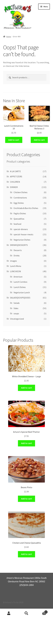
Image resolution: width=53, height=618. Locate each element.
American (18, 276)
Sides (16, 308)
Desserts (18, 250)
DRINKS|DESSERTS (19, 245)
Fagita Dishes (20, 213)
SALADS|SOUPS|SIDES (20, 297)
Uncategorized (17, 318)
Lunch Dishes (20, 287)
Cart (40, 611)
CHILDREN (15, 181)
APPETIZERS (16, 176)
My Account (9, 613)
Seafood (17, 224)
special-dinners (21, 229)
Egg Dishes (19, 203)
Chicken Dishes (20, 192)
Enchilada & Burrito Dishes (26, 208)
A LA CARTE (15, 171)
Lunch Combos (20, 281)
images (13, 260)
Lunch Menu (15, 266)
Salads (17, 303)
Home (8, 36)
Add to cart (13, 139)
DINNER (14, 187)
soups (16, 313)
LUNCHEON (15, 271)
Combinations (20, 197)
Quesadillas (19, 218)
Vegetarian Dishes (22, 239)
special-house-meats (23, 234)
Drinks (17, 255)
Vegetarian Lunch (22, 292)
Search (26, 613)
